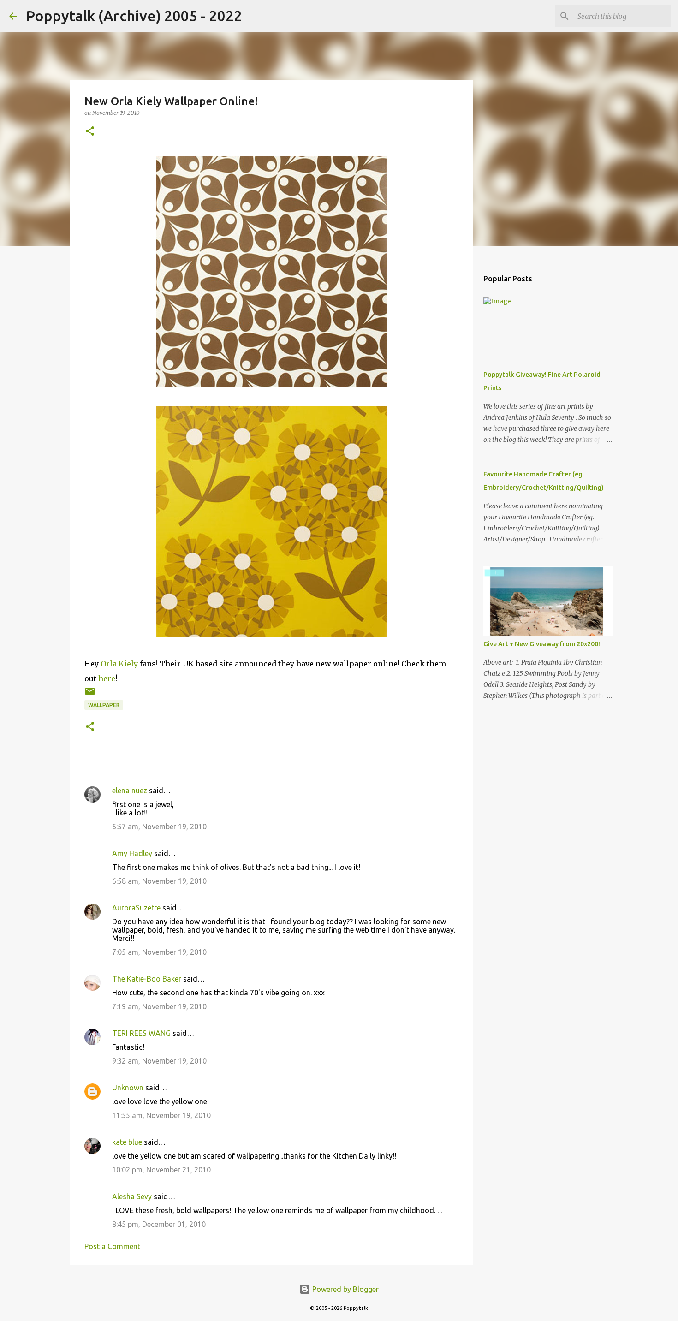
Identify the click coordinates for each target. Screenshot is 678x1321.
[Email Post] (89, 695)
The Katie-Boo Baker (146, 979)
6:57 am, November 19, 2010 (159, 826)
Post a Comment (112, 1246)
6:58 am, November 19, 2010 (159, 881)
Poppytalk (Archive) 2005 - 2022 (134, 15)
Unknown (127, 1087)
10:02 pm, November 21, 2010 (161, 1170)
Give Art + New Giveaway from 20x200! (541, 644)
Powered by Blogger (344, 1289)
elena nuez (129, 790)
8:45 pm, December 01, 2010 (159, 1224)
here (106, 678)
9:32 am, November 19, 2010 (159, 1061)
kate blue (127, 1142)
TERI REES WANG (141, 1033)
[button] (89, 131)
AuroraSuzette (136, 908)
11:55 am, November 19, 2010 (161, 1115)
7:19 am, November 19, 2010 (159, 1006)
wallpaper (103, 705)
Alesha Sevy (132, 1196)
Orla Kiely (119, 663)
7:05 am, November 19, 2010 (159, 952)
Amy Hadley (132, 853)
